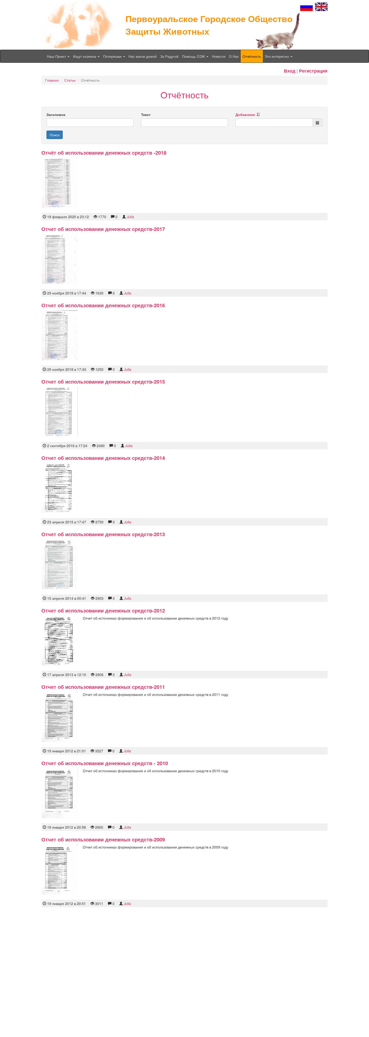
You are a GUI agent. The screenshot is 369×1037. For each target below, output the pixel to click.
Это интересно (277, 56)
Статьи (70, 80)
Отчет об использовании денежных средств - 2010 (104, 763)
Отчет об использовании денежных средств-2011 (103, 686)
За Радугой (169, 56)
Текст (146, 114)
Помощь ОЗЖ (194, 56)
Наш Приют (57, 56)
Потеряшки (112, 56)
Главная (52, 80)
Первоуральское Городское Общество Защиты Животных (209, 24)
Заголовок (55, 114)
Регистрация (313, 71)
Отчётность (251, 56)
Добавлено (245, 114)
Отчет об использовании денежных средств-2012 (103, 610)
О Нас (234, 56)
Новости (218, 56)
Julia (130, 216)
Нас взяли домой (143, 56)
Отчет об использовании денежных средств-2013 (103, 534)
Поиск (54, 134)
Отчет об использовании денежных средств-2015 (103, 381)
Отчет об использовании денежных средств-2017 (103, 228)
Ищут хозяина (85, 56)
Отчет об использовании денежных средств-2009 (103, 839)
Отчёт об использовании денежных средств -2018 (103, 152)
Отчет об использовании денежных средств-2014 (103, 457)
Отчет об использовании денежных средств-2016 (103, 305)
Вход (289, 71)
